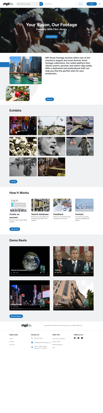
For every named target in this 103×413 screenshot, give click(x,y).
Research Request (16, 316)
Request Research (57, 344)
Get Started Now (51, 36)
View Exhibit (15, 132)
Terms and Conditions (58, 338)
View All (13, 181)
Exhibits (11, 341)
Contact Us (48, 4)
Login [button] (91, 4)
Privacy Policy (56, 341)
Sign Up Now (14, 229)
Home (11, 338)
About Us (49, 99)
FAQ (53, 347)
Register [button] (80, 4)
